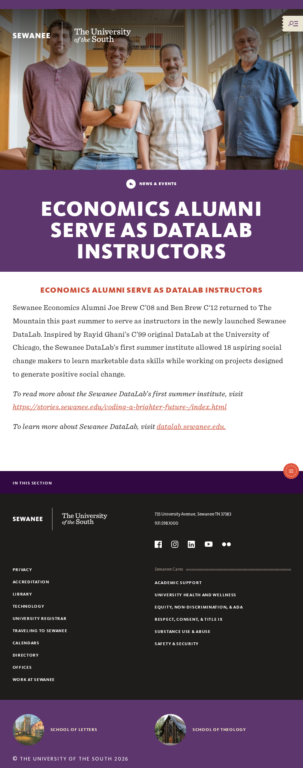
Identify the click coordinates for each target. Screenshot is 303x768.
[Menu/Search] (293, 24)
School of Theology (219, 729)
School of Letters (73, 729)
